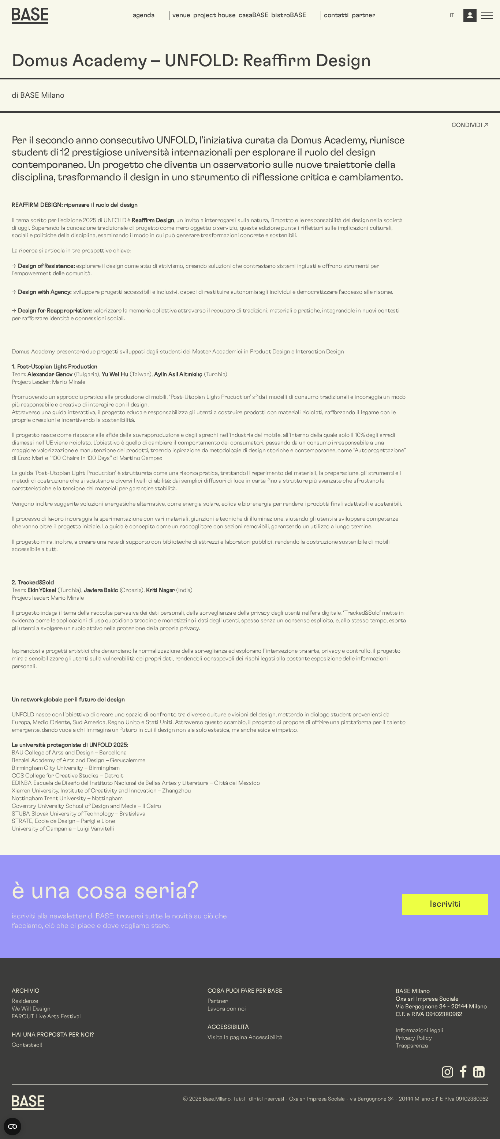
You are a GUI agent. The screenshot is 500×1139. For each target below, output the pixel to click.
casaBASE (253, 15)
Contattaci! (27, 1045)
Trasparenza (412, 1046)
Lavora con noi (227, 1009)
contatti (336, 15)
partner (363, 15)
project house (214, 15)
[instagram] (448, 1075)
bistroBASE (288, 15)
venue (181, 15)
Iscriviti (445, 904)
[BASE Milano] (28, 1102)
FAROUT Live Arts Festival (46, 1016)
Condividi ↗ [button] (470, 125)
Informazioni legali (419, 1030)
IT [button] (452, 15)
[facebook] (465, 1075)
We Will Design (31, 1009)
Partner (218, 1001)
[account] (469, 18)
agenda (143, 15)
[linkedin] (480, 1075)
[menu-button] (487, 16)
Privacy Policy (414, 1038)
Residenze (25, 1001)
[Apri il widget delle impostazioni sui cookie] (12, 1126)
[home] (30, 16)
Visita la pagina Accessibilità (245, 1037)
